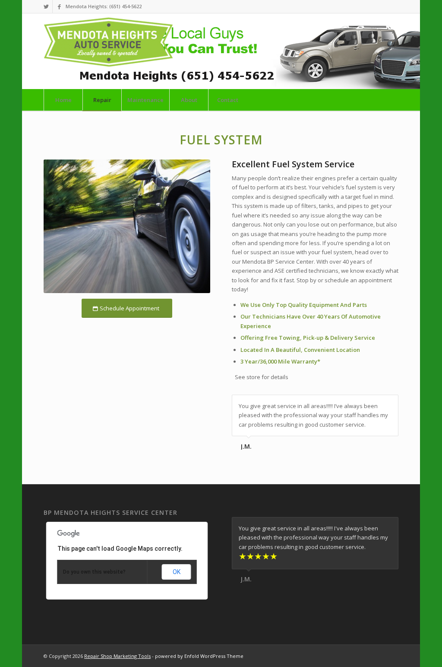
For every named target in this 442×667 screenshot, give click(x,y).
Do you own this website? (94, 572)
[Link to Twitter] (46, 6)
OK (176, 571)
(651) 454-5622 (125, 6)
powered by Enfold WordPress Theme (199, 656)
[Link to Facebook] (59, 6)
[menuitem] (63, 100)
